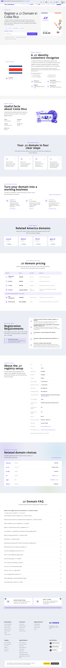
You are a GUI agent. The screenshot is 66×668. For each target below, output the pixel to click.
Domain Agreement (22, 647)
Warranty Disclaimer (23, 644)
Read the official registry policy (48, 429)
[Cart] (54, 2)
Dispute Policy (21, 649)
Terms (29, 664)
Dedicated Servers (22, 630)
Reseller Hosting (22, 625)
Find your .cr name (8, 31)
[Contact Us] (43, 2)
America (10, 28)
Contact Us (6, 650)
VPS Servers (21, 629)
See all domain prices (56, 457)
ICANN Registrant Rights (23, 654)
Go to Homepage (7, 642)
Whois (5, 632)
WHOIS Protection (7, 629)
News (35, 629)
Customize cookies (55, 663)
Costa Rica (22, 28)
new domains (26, 1)
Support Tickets (37, 625)
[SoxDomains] (54, 622)
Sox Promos (6, 645)
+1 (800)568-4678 (63, 2)
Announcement (37, 627)
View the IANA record (45, 426)
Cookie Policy (21, 650)
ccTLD (6, 28)
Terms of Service (22, 642)
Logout (51, 2)
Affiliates (5, 647)
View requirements (45, 396)
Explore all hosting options (55, 194)
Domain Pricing (7, 630)
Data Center (6, 649)
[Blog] (41, 2)
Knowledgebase (37, 624)
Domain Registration (8, 624)
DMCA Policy (21, 645)
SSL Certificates (22, 627)
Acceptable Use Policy (23, 652)
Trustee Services (7, 634)
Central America (16, 28)
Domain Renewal (7, 625)
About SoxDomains (7, 644)
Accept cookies (46, 663)
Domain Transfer (7, 627)
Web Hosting (21, 624)
